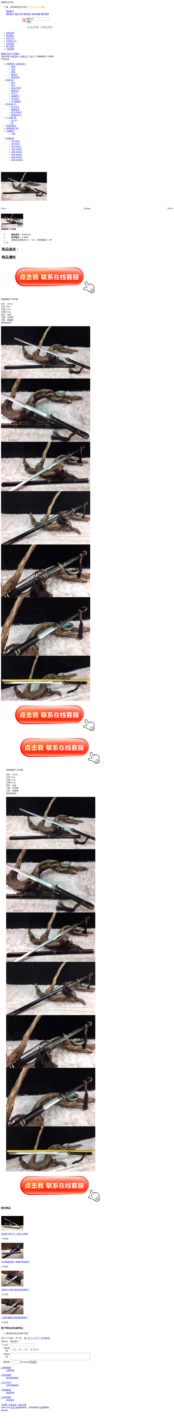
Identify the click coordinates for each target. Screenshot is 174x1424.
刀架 (13, 134)
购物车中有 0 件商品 (10, 54)
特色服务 (7, 1397)
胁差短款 (15, 109)
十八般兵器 (11, 117)
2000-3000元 (16, 152)
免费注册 (39, 7)
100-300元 (15, 141)
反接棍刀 (15, 96)
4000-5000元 (16, 157)
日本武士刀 (11, 104)
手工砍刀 (15, 99)
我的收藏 (36, 14)
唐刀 (33, 56)
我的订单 (19, 14)
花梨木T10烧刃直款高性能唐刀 (15, 1290)
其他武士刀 (16, 115)
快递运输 (10, 1393)
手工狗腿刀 (16, 101)
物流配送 (7, 1390)
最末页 (47, 1338)
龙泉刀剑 (22, 1405)
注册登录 (10, 1370)
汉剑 (13, 69)
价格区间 (10, 138)
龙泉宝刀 (24, 56)
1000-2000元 (16, 149)
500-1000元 (16, 146)
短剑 (13, 66)
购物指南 (7, 1368)
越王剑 (14, 75)
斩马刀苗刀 (16, 88)
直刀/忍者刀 (16, 112)
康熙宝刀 (15, 91)
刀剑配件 (10, 131)
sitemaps (4, 1410)
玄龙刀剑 (14, 1407)
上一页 (34, 1338)
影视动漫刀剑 (12, 128)
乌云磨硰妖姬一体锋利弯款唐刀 (15, 1262)
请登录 (31, 7)
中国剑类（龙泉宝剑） (16, 64)
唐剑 (13, 72)
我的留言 (27, 14)
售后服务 (7, 1375)
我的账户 (10, 11)
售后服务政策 (12, 1378)
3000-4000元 (16, 154)
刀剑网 (4, 1405)
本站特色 (10, 1400)
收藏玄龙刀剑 (7, 2)
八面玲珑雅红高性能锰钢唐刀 (14, 1317)
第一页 (27, 1338)
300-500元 (15, 144)
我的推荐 (45, 14)
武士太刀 (15, 107)
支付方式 (7, 1382)
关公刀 (14, 120)
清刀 (13, 85)
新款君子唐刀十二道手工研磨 (14, 1234)
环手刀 (14, 93)
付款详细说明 (12, 1385)
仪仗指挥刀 (11, 126)
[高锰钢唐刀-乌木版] (24, 206)
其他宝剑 (15, 77)
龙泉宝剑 (14, 56)
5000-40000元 (17, 160)
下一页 (40, 1338)
